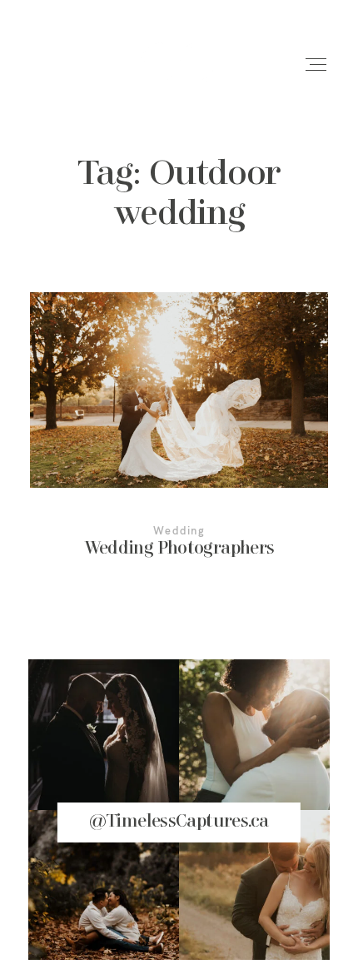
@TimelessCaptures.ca (179, 822)
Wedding (179, 530)
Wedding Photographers (179, 437)
